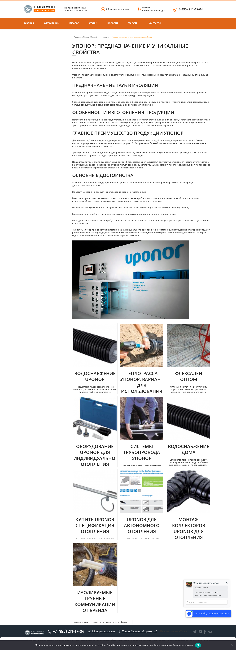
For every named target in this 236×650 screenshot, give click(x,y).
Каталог (74, 23)
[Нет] (232, 645)
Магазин (133, 23)
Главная (29, 23)
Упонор (124, 622)
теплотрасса (111, 622)
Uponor (76, 74)
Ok (198, 645)
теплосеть (97, 622)
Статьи (93, 23)
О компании (51, 23)
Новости (112, 23)
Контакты (155, 23)
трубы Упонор (84, 229)
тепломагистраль (81, 622)
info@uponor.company (117, 9)
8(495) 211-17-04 (191, 9)
